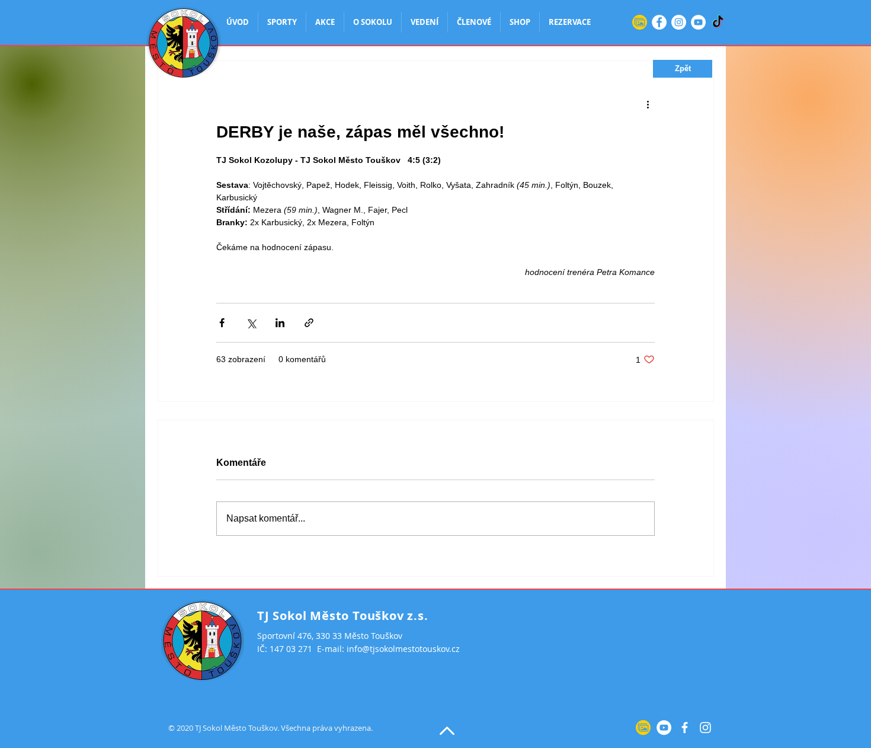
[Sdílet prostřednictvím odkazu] (309, 322)
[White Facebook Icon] (684, 727)
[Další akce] (648, 104)
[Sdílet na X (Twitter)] (251, 322)
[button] (682, 69)
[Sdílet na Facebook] (222, 322)
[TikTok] (717, 22)
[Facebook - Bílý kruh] (659, 22)
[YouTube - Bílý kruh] (698, 22)
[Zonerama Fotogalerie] (639, 22)
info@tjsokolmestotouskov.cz (403, 648)
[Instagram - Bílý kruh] (678, 22)
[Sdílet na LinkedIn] (280, 322)
